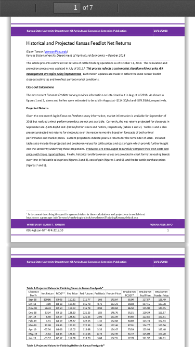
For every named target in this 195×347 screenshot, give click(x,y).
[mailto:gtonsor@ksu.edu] (55, 51)
